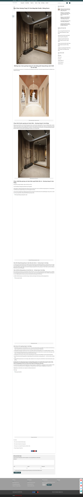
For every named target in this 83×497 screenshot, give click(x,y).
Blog (58, 55)
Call (81, 492)
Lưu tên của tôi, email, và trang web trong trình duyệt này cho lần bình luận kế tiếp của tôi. (28, 470)
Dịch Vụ (59, 57)
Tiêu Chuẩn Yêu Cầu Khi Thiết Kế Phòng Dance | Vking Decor (64, 32)
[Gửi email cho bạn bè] (33, 451)
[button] (66, 0)
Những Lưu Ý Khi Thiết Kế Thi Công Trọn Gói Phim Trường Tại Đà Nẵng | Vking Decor (65, 18)
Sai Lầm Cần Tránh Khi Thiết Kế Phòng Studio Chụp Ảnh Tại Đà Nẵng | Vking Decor (65, 24)
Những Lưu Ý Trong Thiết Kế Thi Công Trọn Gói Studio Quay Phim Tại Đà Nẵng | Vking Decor (65, 13)
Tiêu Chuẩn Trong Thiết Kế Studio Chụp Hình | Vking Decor (63, 40)
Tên (14, 466)
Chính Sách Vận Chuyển (31, 482)
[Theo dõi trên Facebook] (33, 492)
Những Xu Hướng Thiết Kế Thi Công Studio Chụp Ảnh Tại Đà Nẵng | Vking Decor (65, 10)
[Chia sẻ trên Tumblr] (36, 451)
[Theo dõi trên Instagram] (34, 492)
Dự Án (59, 58)
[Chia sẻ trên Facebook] (31, 451)
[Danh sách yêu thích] (67, 3)
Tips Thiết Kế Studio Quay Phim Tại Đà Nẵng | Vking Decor (65, 21)
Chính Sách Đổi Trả (30, 484)
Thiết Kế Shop (60, 62)
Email (29, 466)
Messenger (81, 489)
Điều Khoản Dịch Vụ (16, 482)
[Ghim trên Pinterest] (34, 451)
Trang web (43, 466)
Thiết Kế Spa (60, 63)
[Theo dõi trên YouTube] (37, 492)
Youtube (81, 481)
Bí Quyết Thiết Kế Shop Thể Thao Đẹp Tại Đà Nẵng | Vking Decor (64, 49)
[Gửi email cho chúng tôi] (36, 492)
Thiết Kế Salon (60, 60)
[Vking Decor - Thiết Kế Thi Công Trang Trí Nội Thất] (16, 2)
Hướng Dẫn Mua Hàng (16, 484)
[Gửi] (64, 3)
